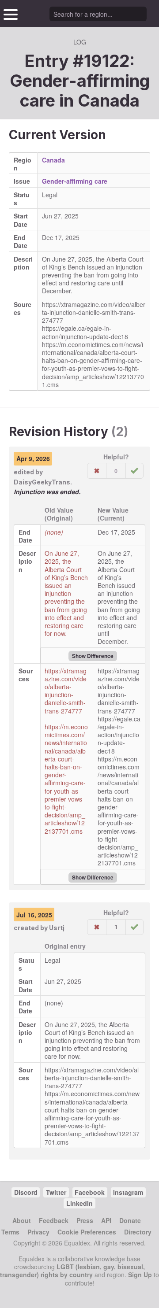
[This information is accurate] (134, 471)
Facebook (90, 1192)
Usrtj (56, 927)
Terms (10, 1231)
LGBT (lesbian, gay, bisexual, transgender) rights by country (72, 1270)
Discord (26, 1192)
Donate (130, 1220)
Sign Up (140, 1274)
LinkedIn (79, 1203)
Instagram (128, 1192)
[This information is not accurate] (96, 471)
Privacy (38, 1231)
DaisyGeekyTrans (42, 482)
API (106, 1220)
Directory (137, 1231)
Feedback (53, 1220)
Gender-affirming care (74, 181)
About (21, 1220)
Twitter (56, 1192)
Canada (109, 100)
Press (84, 1220)
